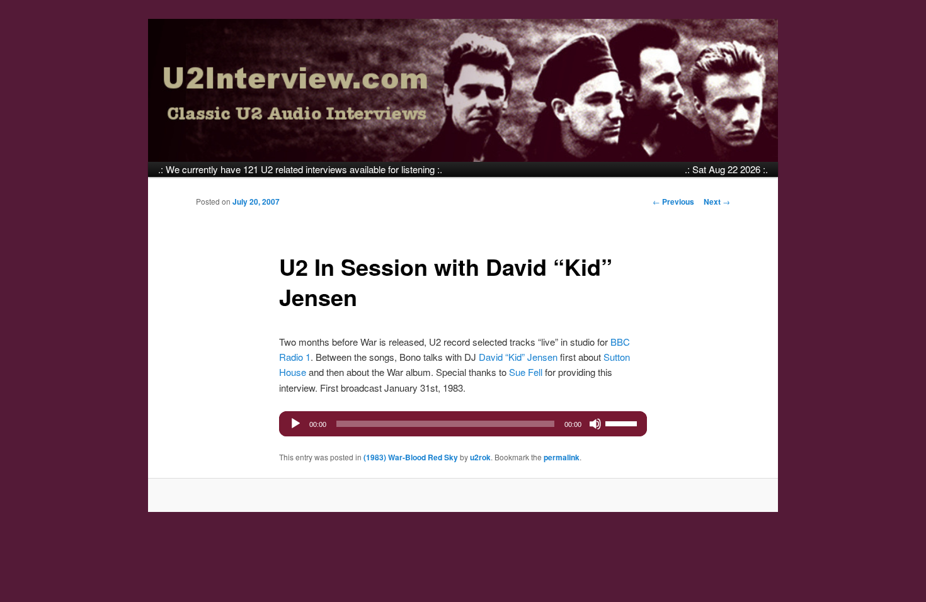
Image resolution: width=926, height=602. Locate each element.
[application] (463, 423)
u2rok (480, 457)
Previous (673, 201)
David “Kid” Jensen (518, 356)
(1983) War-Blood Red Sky (410, 457)
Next (717, 201)
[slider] (623, 422)
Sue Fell (525, 371)
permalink (562, 457)
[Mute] (595, 423)
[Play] (295, 423)
